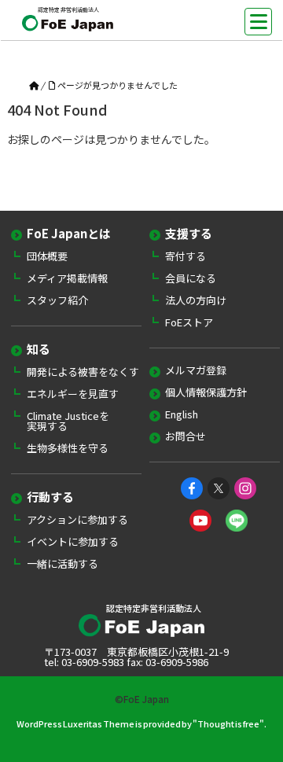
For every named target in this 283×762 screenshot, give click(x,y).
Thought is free (228, 723)
